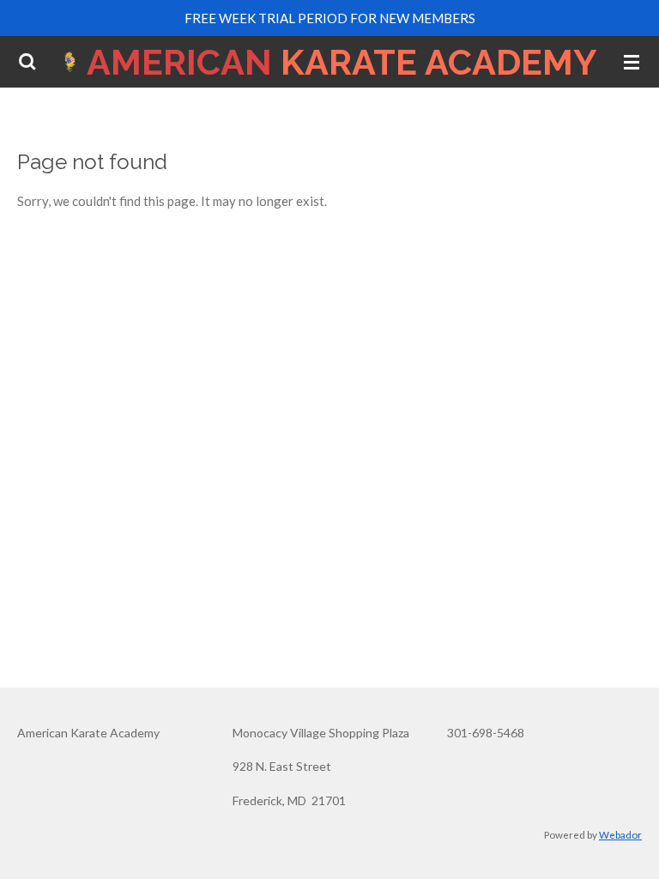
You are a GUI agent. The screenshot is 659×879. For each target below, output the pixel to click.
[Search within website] (27, 62)
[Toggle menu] (631, 62)
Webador (620, 834)
